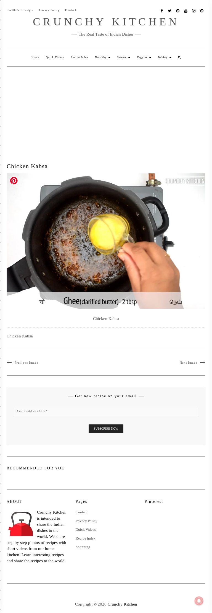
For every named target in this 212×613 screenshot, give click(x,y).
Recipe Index (79, 57)
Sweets (122, 57)
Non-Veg (101, 57)
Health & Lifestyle (20, 10)
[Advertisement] (106, 108)
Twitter (169, 10)
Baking (163, 57)
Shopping (83, 547)
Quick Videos (55, 57)
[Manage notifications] (199, 600)
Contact (70, 10)
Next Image (188, 362)
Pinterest (177, 10)
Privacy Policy (49, 10)
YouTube (185, 10)
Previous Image (26, 362)
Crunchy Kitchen (106, 21)
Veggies (143, 57)
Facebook (161, 10)
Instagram (193, 10)
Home (35, 57)
